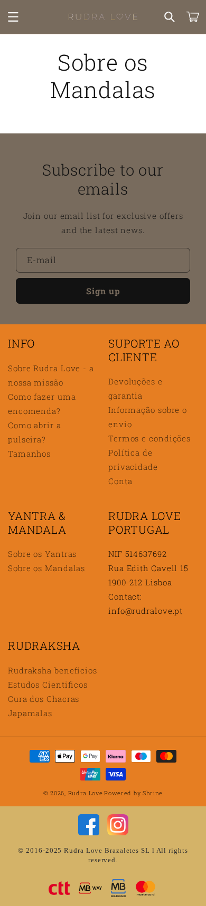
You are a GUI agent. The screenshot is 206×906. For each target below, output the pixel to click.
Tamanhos (29, 453)
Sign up (103, 290)
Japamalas (30, 713)
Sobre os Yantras (42, 553)
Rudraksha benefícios (52, 670)
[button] (13, 16)
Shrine (153, 793)
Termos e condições (149, 438)
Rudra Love (85, 793)
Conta (120, 481)
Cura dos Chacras (43, 698)
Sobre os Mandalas (46, 568)
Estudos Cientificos (48, 684)
